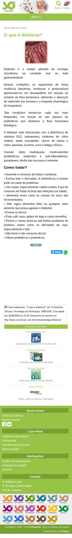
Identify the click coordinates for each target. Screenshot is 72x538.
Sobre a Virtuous (12, 415)
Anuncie (7, 469)
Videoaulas (9, 440)
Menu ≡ (36, 17)
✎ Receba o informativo (16, 485)
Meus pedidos (11, 449)
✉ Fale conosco (12, 490)
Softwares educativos (15, 436)
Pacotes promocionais (16, 444)
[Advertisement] (36, 280)
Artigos (23, 27)
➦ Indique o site (12, 481)
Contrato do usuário (14, 465)
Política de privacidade (16, 461)
